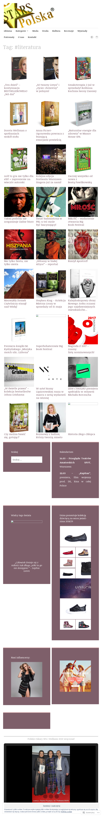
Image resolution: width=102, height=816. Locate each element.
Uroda (45, 30)
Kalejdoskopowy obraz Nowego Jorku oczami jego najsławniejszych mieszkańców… (82, 305)
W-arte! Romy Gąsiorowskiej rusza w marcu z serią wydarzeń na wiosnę (51, 393)
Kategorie (21, 30)
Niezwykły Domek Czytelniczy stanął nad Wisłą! (15, 303)
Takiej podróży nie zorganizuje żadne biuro (19, 220)
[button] (75, 536)
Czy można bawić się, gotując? (15, 435)
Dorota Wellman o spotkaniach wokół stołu (15, 133)
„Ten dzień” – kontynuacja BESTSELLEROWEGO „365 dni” (15, 89)
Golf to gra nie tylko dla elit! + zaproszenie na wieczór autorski (18, 179)
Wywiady (82, 30)
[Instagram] (97, 38)
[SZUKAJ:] (26, 459)
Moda (35, 30)
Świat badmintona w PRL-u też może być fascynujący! (49, 221)
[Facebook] (92, 38)
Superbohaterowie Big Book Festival (49, 347)
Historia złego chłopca (81, 434)
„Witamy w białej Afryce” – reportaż (47, 262)
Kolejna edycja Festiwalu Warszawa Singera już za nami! (48, 179)
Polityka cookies (66, 812)
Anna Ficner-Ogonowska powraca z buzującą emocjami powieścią (50, 135)
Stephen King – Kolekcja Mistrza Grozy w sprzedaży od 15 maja (51, 303)
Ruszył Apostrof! (78, 261)
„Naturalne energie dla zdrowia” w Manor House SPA (82, 133)
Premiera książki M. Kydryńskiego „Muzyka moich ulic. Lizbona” (18, 349)
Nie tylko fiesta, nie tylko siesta (16, 262)
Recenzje (69, 30)
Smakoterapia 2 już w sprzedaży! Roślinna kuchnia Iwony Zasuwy (82, 88)
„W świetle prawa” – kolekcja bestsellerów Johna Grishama (17, 391)
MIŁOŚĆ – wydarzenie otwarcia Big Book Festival (81, 221)
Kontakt (32, 37)
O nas (21, 37)
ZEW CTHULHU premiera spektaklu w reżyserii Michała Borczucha (83, 391)
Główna (8, 30)
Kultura (56, 30)
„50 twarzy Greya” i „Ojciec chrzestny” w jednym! (47, 88)
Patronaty (9, 37)
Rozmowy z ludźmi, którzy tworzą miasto (49, 435)
